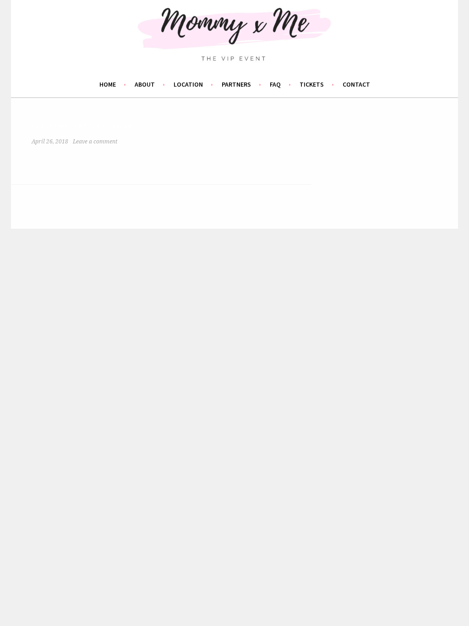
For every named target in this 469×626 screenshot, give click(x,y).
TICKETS (312, 84)
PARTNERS (236, 84)
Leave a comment (95, 141)
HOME (107, 84)
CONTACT (356, 84)
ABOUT (145, 84)
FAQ (275, 84)
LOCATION (188, 84)
